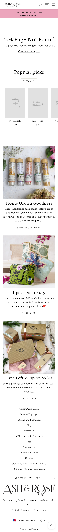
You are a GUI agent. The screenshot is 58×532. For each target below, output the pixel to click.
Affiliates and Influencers (29, 436)
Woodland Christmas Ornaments (29, 463)
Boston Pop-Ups (28, 414)
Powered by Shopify (29, 529)
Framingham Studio (29, 408)
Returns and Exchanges (29, 419)
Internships (29, 447)
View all (29, 81)
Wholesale (29, 430)
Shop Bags (29, 313)
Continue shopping (29, 51)
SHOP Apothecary (29, 228)
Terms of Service (29, 452)
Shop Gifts (29, 398)
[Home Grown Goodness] (29, 172)
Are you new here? (28, 478)
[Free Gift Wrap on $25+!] (29, 347)
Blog (29, 425)
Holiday (29, 458)
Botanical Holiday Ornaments (29, 469)
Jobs (29, 441)
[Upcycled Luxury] (29, 261)
